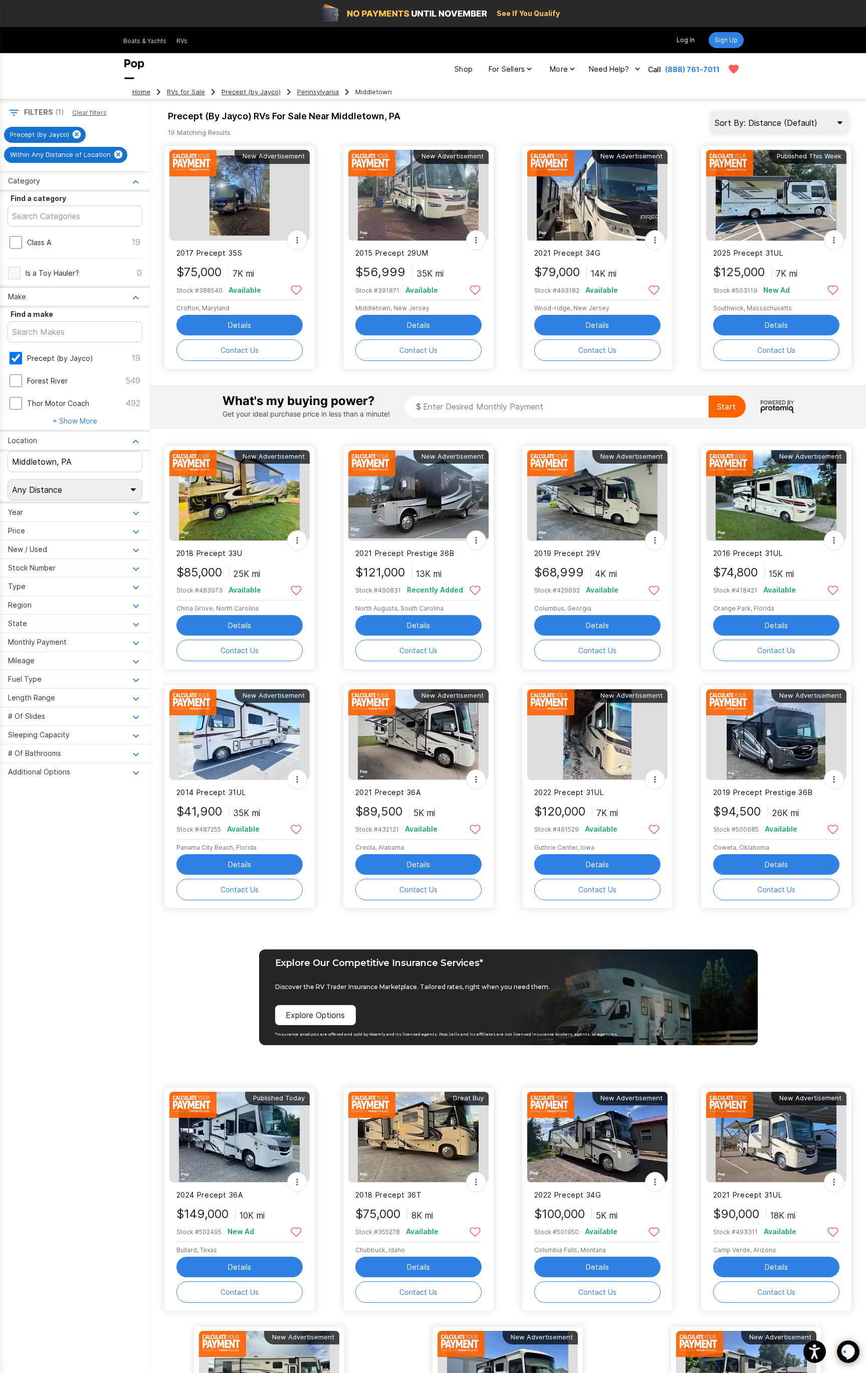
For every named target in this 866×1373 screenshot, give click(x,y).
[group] (45, 135)
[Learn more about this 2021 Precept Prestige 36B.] (418, 495)
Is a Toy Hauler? (52, 273)
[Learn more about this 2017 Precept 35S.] (239, 195)
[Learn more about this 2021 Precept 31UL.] (776, 1137)
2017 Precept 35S (209, 253)
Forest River (47, 380)
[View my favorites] (734, 69)
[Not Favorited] (296, 289)
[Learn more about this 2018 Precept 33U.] (239, 495)
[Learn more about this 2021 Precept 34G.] (597, 195)
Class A (39, 242)
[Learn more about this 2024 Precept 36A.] (239, 1137)
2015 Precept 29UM (391, 253)
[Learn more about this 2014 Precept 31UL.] (239, 734)
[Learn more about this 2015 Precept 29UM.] (418, 195)
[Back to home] (134, 69)
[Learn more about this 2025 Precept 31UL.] (776, 195)
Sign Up (726, 40)
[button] (814, 1351)
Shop (464, 69)
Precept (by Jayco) (251, 92)
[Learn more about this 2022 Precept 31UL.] (597, 734)
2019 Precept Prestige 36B (763, 792)
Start (726, 407)
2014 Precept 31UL (211, 792)
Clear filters (89, 112)
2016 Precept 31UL (748, 553)
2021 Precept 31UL (747, 1195)
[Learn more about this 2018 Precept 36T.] (418, 1137)
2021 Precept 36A (388, 792)
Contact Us (240, 350)
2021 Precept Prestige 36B (405, 553)
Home (141, 92)
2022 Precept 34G (567, 1195)
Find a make (32, 314)
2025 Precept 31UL (748, 253)
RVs (181, 41)
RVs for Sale (186, 92)
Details (239, 325)
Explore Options (315, 1015)
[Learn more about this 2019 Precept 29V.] (597, 495)
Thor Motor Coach (58, 403)
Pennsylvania (318, 92)
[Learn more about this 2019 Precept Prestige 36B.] (776, 734)
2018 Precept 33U (209, 553)
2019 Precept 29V (567, 553)
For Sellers (507, 69)
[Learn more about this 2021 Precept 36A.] (418, 734)
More (559, 69)
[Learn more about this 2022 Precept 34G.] (597, 1137)
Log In (686, 40)
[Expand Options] (297, 240)
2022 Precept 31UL (569, 792)
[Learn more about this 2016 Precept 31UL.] (776, 495)
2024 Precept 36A (209, 1195)
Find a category (38, 198)
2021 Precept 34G (567, 253)
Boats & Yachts (144, 41)
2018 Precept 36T (388, 1195)
